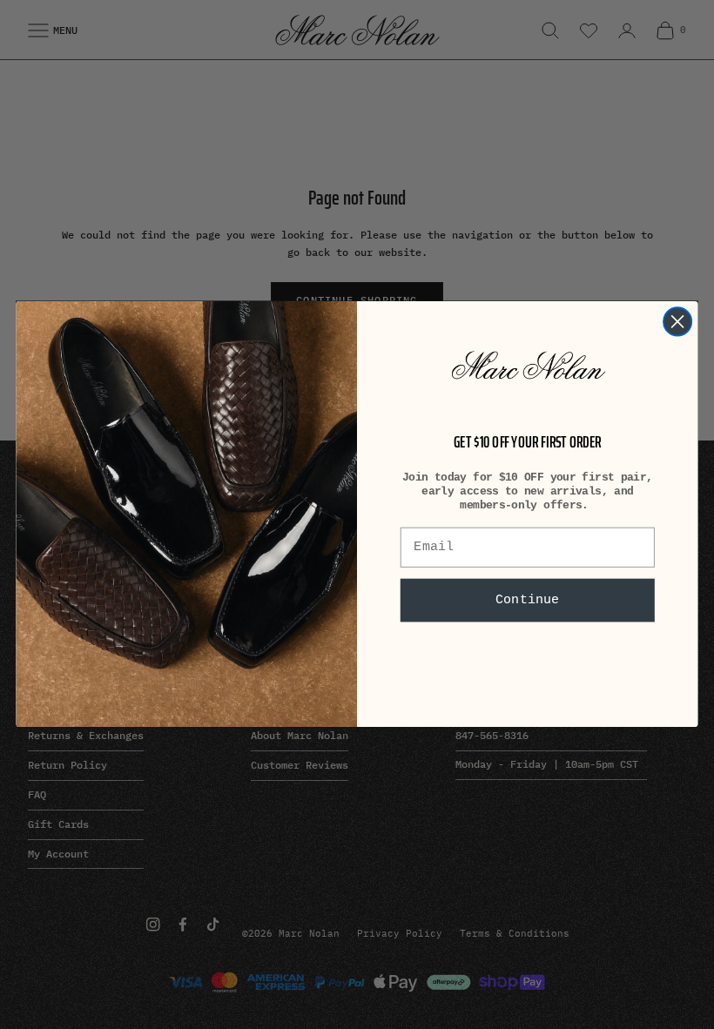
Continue (527, 601)
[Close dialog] (677, 322)
